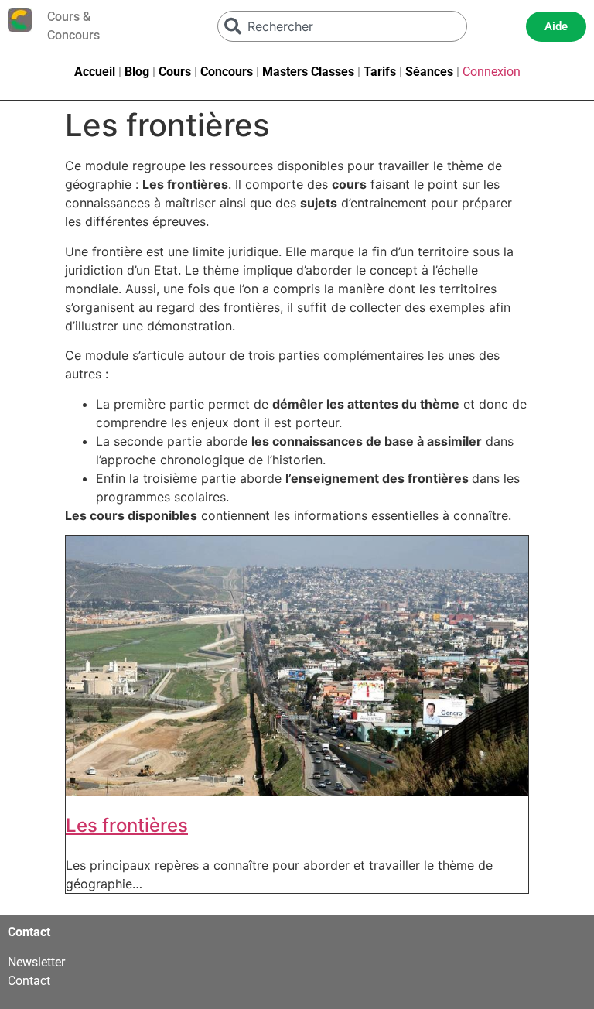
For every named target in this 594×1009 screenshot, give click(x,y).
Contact (29, 980)
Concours (226, 71)
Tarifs (380, 71)
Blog (137, 71)
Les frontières (127, 825)
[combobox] (342, 26)
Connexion (492, 71)
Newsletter (36, 962)
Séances (429, 71)
